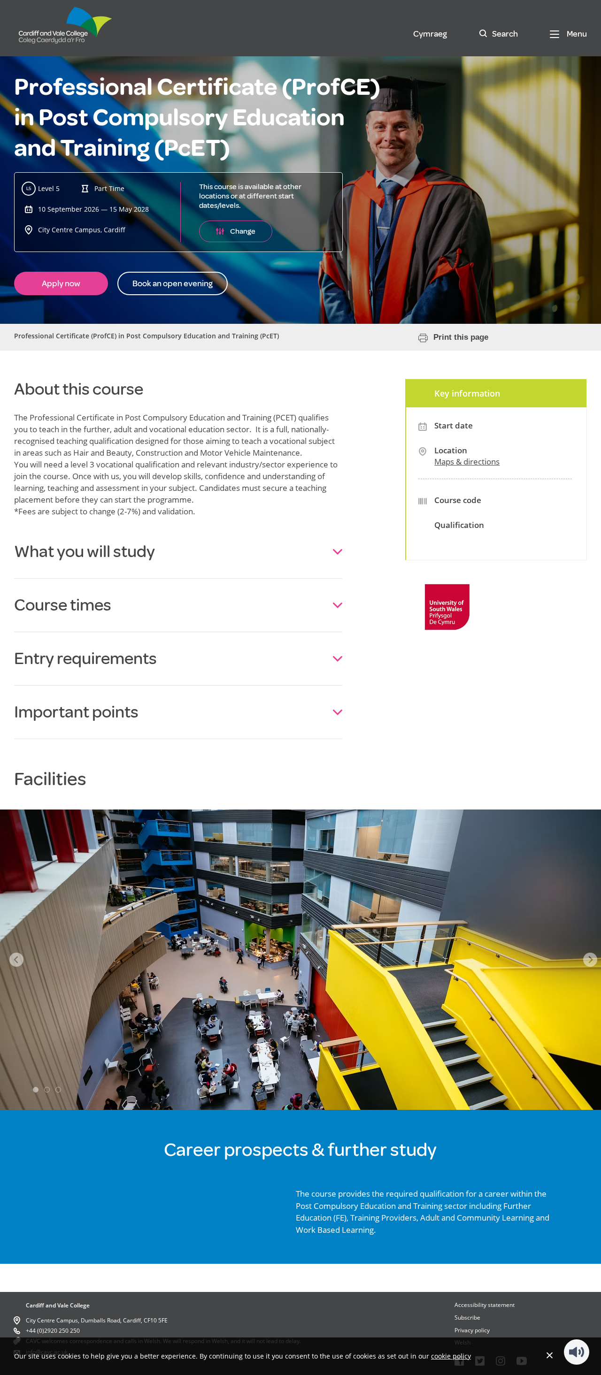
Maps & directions (467, 461)
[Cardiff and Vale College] (65, 29)
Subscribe (467, 1318)
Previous (16, 960)
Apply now (61, 283)
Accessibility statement (485, 1305)
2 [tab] (47, 1089)
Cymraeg (430, 33)
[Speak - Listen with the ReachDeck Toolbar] (576, 1352)
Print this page (460, 337)
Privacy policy (472, 1330)
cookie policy (451, 1356)
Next (590, 960)
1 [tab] (36, 1089)
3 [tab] (58, 1089)
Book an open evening (172, 283)
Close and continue (549, 1355)
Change (242, 231)
